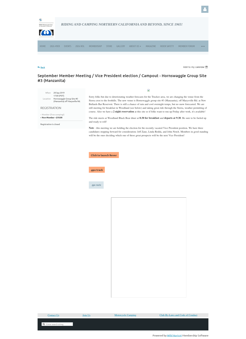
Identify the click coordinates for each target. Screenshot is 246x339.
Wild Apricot (174, 335)
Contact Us (53, 315)
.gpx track (97, 169)
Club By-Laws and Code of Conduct (178, 315)
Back (43, 67)
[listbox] (195, 67)
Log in (204, 9)
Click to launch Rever (104, 155)
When (48, 92)
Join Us (86, 315)
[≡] (202, 46)
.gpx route (96, 184)
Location (47, 98)
